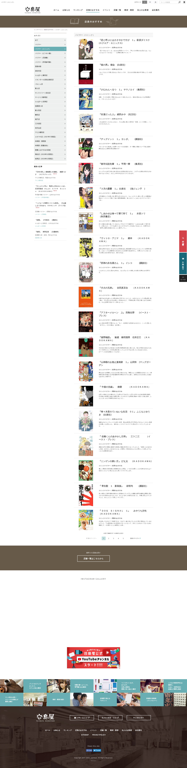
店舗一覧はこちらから (94, 558)
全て (36, 40)
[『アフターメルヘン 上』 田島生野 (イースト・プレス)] (86, 322)
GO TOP (183, 279)
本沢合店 (38, 128)
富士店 (37, 88)
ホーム (56, 10)
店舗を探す (139, 718)
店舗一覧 (117, 10)
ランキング (78, 10)
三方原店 (38, 123)
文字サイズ (138, 2)
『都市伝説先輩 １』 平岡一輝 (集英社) (121, 164)
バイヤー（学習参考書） (43, 62)
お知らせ (66, 10)
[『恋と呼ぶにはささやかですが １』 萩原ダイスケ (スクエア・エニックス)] (86, 49)
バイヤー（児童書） (42, 58)
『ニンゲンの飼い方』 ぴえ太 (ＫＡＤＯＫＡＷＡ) (125, 461)
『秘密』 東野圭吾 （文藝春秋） (47, 232)
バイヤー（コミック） (85, 35)
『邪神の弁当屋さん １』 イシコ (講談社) (123, 263)
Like (90, 750)
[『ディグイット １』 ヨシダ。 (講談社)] (86, 148)
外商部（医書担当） (42, 145)
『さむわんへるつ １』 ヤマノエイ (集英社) (122, 89)
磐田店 (37, 115)
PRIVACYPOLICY (99, 735)
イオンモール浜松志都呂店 (44, 79)
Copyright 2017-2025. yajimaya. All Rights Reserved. (93, 758)
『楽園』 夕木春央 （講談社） (47, 220)
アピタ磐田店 (39, 132)
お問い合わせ (183, 264)
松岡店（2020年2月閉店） (44, 159)
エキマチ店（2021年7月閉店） (46, 137)
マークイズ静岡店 (41, 97)
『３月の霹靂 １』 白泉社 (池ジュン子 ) (122, 188)
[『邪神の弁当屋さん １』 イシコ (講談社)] (86, 272)
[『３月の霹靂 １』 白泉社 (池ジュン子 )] (86, 198)
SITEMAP (85, 735)
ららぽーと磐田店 (41, 75)
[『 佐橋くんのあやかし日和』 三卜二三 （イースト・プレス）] (86, 446)
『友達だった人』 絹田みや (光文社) (117, 114)
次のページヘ (134, 538)
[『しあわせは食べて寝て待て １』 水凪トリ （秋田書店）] (86, 223)
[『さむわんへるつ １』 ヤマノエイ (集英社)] (86, 99)
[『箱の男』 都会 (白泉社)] (86, 74)
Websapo (93, 760)
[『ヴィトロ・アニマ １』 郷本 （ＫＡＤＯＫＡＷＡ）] (86, 247)
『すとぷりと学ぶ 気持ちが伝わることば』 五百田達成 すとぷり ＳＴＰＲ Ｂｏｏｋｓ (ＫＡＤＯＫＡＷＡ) (50, 188)
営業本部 (38, 66)
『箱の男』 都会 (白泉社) (112, 65)
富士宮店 (38, 110)
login (184, 2)
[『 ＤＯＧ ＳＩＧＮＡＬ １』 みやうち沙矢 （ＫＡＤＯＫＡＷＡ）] (86, 520)
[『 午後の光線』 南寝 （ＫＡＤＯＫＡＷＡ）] (86, 396)
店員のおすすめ (92, 10)
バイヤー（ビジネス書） (43, 53)
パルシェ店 (39, 84)
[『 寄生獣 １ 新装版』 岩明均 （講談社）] (86, 495)
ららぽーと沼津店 (41, 101)
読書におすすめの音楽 (43, 150)
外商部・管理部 (40, 141)
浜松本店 (38, 71)
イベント (106, 10)
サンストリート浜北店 (43, 93)
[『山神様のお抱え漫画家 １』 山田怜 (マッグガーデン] (86, 371)
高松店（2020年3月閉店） (44, 154)
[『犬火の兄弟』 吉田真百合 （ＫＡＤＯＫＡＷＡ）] (86, 297)
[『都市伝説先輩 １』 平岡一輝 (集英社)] (86, 173)
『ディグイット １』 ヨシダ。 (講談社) (121, 139)
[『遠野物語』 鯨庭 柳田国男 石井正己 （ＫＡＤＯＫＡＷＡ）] (86, 346)
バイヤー (38, 44)
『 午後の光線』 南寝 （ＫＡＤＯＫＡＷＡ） (125, 387)
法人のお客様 (143, 10)
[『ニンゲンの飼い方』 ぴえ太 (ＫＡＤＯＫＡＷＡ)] (86, 470)
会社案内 (156, 10)
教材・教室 (129, 10)
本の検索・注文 (183, 241)
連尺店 (37, 119)
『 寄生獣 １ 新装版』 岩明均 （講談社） (123, 486)
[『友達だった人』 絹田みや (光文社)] (86, 123)
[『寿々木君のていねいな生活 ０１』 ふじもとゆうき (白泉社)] (86, 421)
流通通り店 (39, 106)
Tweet (98, 750)
